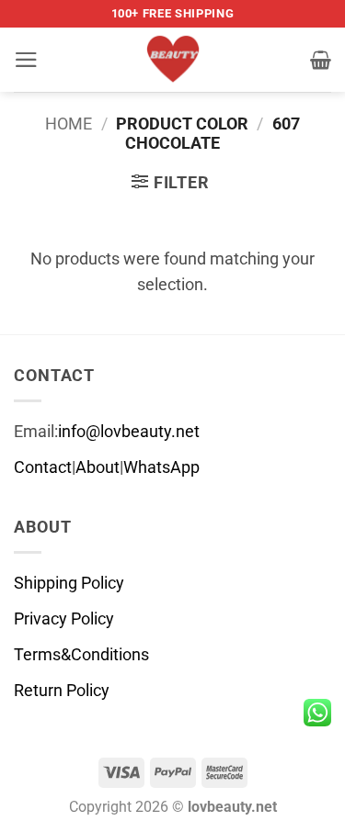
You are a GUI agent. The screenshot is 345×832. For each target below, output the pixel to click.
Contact (43, 467)
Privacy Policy (64, 619)
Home (68, 124)
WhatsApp (161, 467)
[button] (26, 60)
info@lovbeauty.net (129, 431)
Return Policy (61, 690)
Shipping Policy (69, 583)
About (97, 467)
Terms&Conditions (81, 655)
